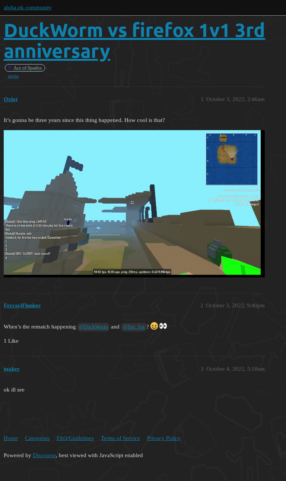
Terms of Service (120, 438)
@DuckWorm (93, 327)
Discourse (44, 455)
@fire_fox (134, 327)
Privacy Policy (164, 438)
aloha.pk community (28, 7)
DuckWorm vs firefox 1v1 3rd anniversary (134, 40)
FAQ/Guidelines (75, 438)
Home (11, 438)
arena (13, 76)
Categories (37, 438)
